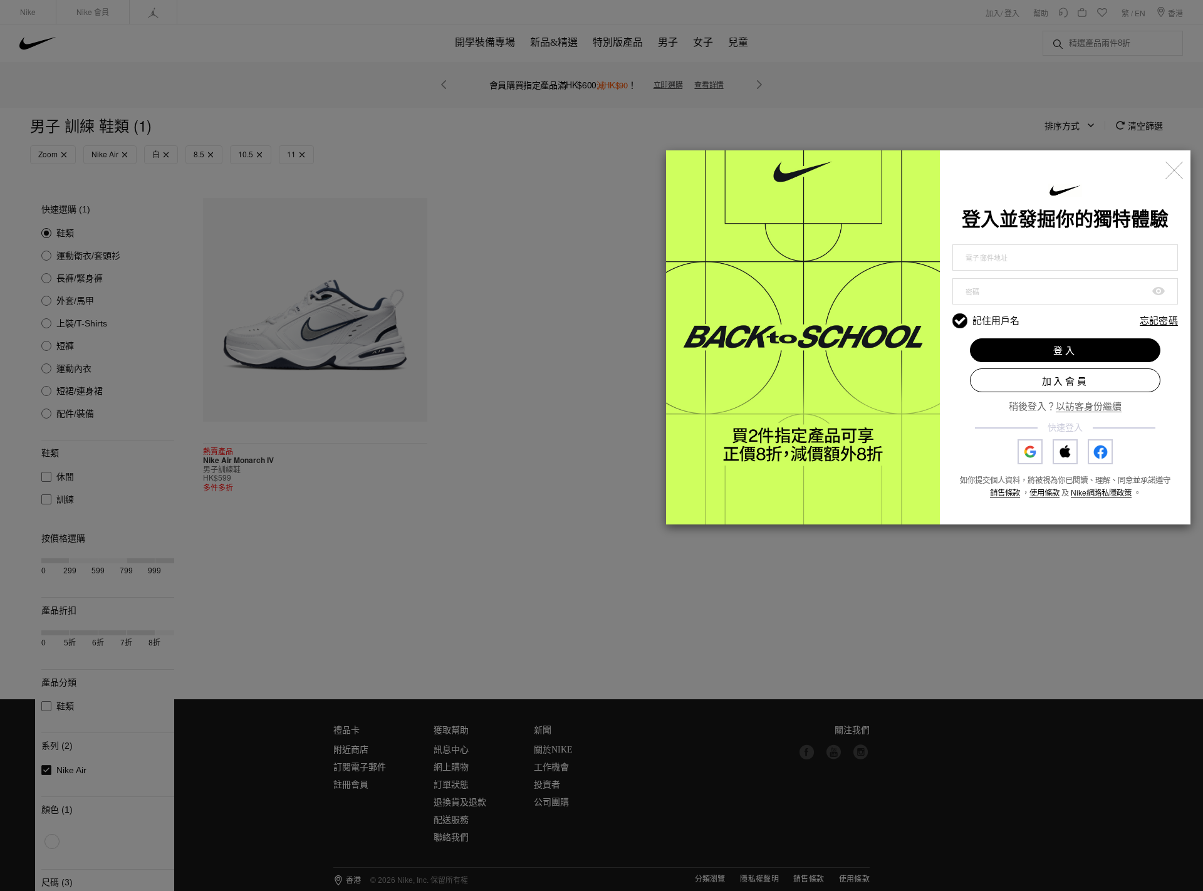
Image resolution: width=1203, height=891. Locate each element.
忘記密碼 (1159, 321)
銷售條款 (1005, 493)
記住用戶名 (995, 320)
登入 (1065, 350)
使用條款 (1044, 493)
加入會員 (1065, 381)
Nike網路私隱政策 (1101, 493)
